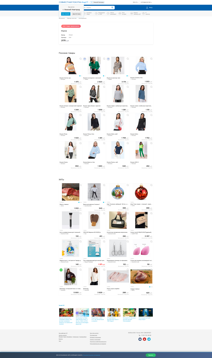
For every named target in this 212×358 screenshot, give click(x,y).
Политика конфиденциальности (98, 341)
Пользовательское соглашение (98, 343)
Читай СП (61, 305)
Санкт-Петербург (67, 337)
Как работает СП (63, 333)
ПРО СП (135, 2)
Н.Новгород (76, 337)
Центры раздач (63, 335)
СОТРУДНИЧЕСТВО (146, 2)
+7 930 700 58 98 (145, 335)
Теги (60, 341)
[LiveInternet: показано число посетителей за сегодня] (62, 348)
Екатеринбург (83, 337)
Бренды (61, 339)
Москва (61, 337)
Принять (150, 355)
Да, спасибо (65, 14)
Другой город (76, 14)
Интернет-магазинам (95, 337)
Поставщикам (93, 335)
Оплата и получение (95, 339)
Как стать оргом (94, 333)
